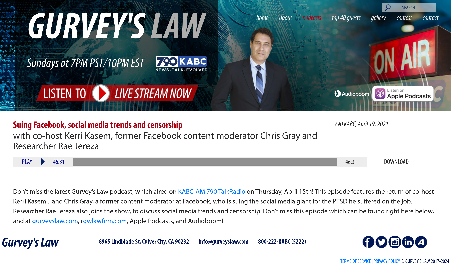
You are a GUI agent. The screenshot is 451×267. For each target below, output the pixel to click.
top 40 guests (346, 18)
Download (396, 162)
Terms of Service (355, 261)
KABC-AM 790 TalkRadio (211, 192)
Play (27, 162)
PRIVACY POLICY (387, 261)
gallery (378, 18)
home (262, 18)
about (285, 18)
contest (404, 18)
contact (431, 18)
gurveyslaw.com (55, 221)
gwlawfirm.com (105, 221)
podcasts (312, 18)
